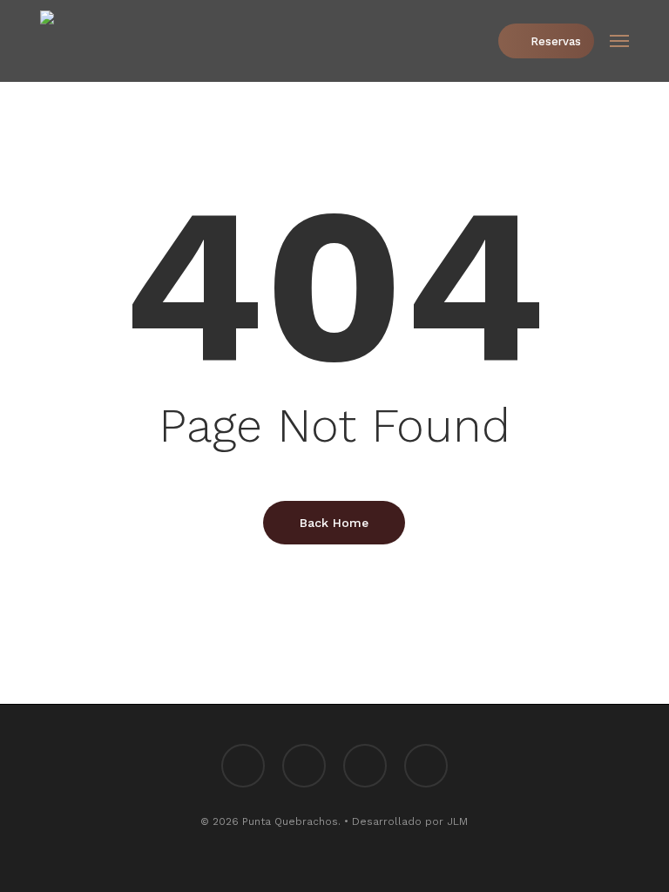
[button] (619, 41)
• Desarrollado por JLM (406, 821)
